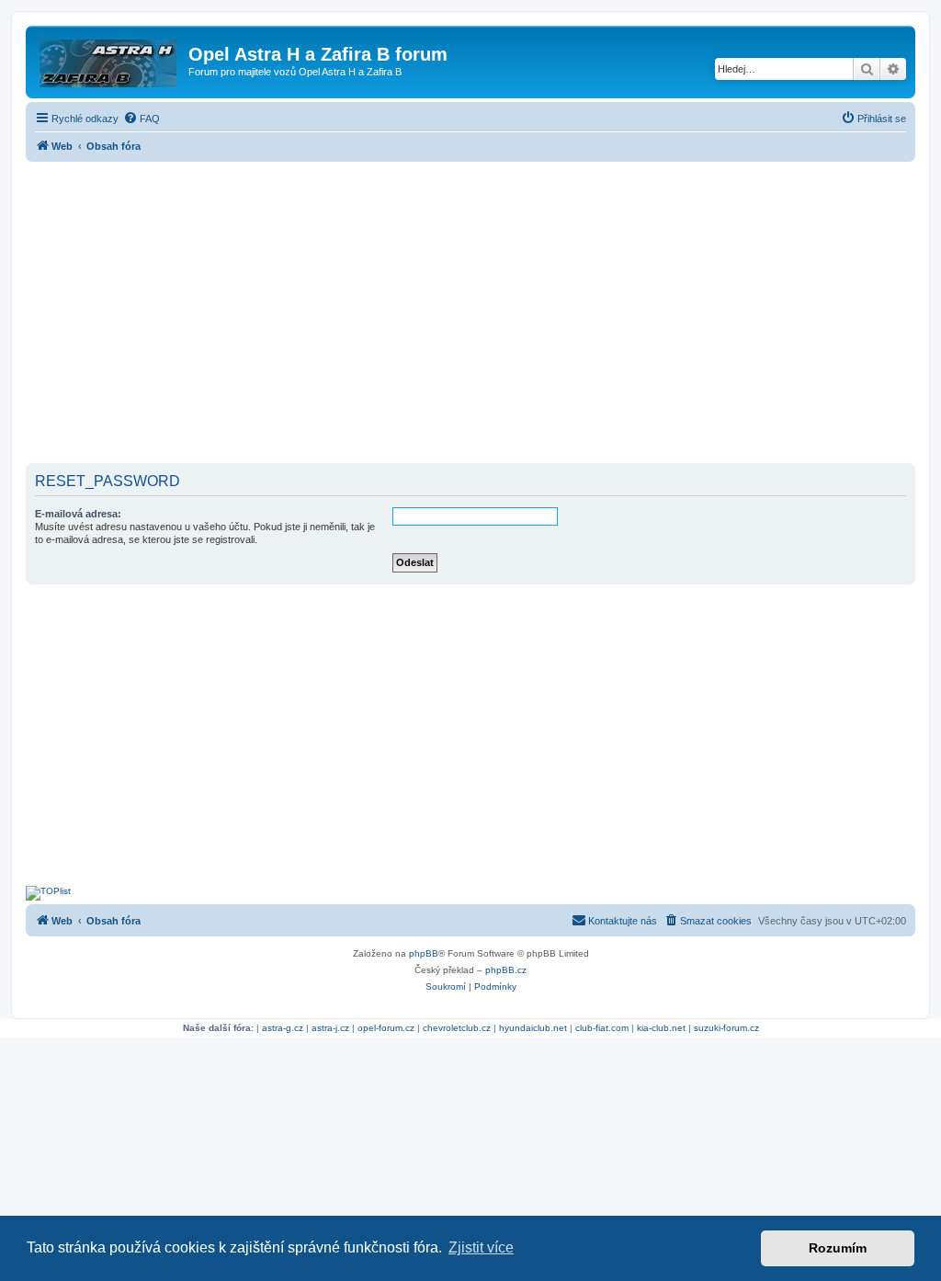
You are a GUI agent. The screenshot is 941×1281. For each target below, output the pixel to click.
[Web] (109, 59)
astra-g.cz (282, 1028)
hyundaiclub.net (533, 1028)
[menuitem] (141, 119)
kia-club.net (661, 1028)
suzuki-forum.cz (726, 1028)
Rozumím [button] (838, 1248)
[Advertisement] (470, 314)
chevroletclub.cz (457, 1028)
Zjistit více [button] (481, 1247)
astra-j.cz (330, 1028)
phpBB (423, 953)
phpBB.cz (506, 970)
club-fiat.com (602, 1028)
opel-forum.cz (385, 1028)
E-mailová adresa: (78, 513)
